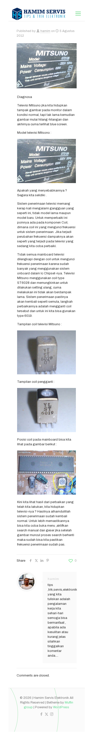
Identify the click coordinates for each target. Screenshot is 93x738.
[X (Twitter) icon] (46, 714)
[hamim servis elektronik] (38, 13)
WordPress (61, 707)
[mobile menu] (78, 13)
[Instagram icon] (52, 714)
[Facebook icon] (41, 714)
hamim (45, 31)
